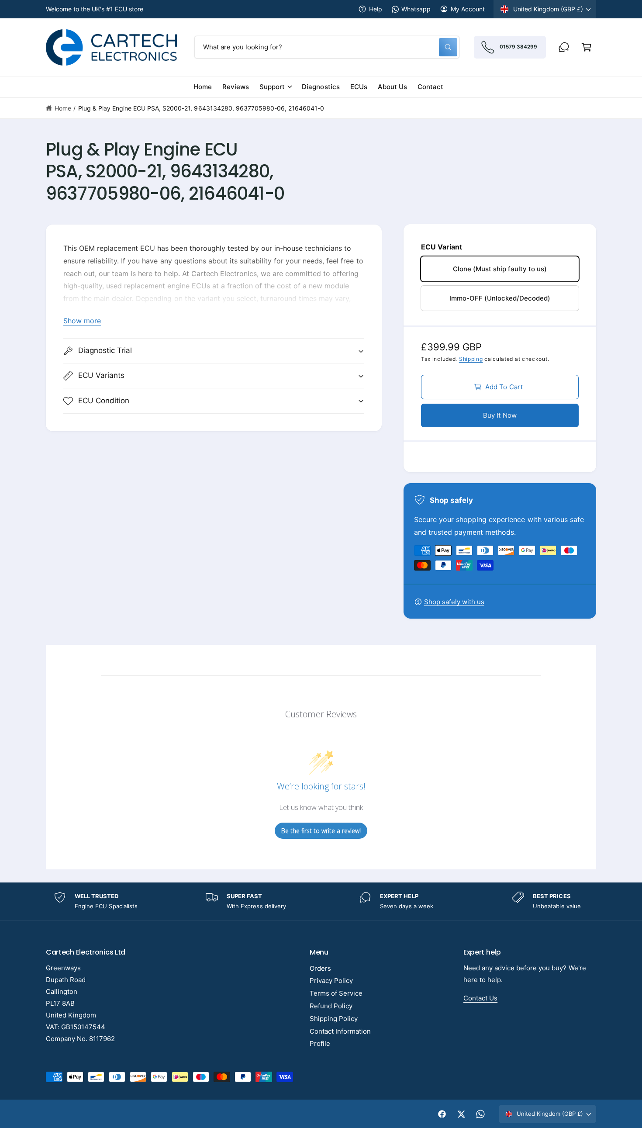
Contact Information (340, 1031)
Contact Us (480, 998)
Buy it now (500, 415)
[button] (586, 47)
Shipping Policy (334, 1018)
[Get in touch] (563, 47)
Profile (320, 1043)
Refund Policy (331, 1006)
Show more (82, 320)
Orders (320, 968)
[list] (321, 901)
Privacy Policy (331, 980)
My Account (468, 9)
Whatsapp (416, 9)
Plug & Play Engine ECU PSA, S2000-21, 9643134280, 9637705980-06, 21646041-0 (201, 108)
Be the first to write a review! (321, 831)
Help (375, 9)
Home (63, 108)
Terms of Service (336, 993)
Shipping (471, 359)
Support (272, 87)
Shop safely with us (454, 602)
